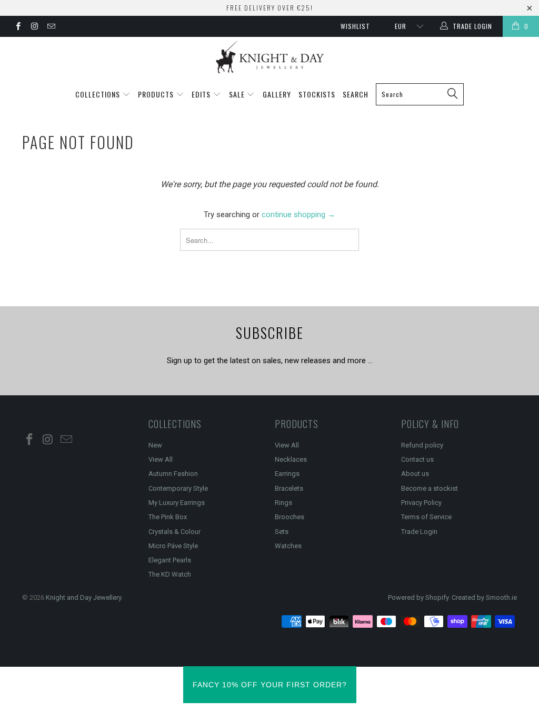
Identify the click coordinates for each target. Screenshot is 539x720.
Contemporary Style (178, 488)
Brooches (289, 517)
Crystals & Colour (174, 532)
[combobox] (420, 94)
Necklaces (291, 459)
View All (160, 459)
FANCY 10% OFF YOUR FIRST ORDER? (270, 684)
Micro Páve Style (173, 546)
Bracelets (289, 488)
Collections (98, 94)
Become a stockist (429, 488)
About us (415, 474)
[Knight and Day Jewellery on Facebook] (17, 27)
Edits (202, 94)
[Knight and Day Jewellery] (269, 57)
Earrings (287, 474)
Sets (281, 532)
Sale (238, 94)
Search (355, 94)
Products (157, 94)
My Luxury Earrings (176, 503)
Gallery (277, 94)
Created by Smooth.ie (484, 597)
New (155, 445)
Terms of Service (426, 517)
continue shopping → (298, 214)
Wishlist (355, 26)
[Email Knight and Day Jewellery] (50, 27)
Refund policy (422, 445)
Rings (283, 503)
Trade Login (419, 532)
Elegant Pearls (169, 560)
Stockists (316, 94)
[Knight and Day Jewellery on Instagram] (33, 27)
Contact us (417, 459)
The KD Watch (169, 574)
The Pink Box (167, 517)
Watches (288, 546)
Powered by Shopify (418, 597)
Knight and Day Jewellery (83, 597)
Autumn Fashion (173, 474)
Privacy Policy (421, 503)
